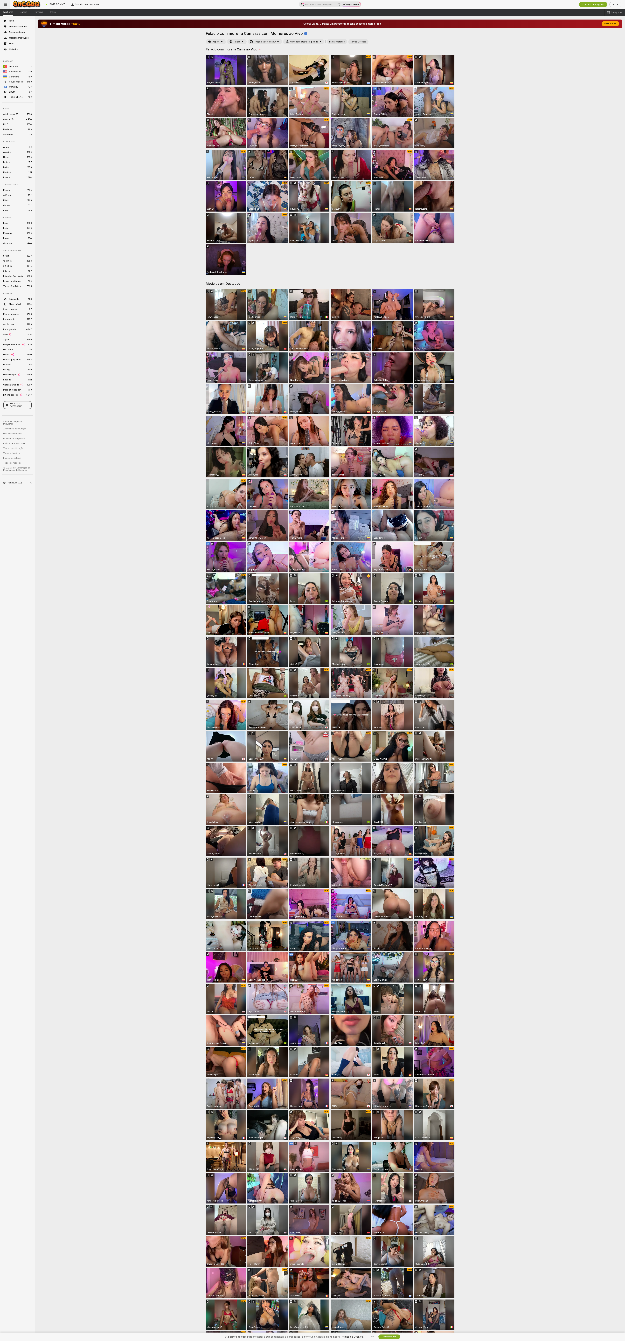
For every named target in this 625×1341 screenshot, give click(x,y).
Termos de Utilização (13, 448)
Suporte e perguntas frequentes (12, 422)
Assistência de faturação (15, 429)
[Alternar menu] (5, 4)
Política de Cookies (352, 1336)
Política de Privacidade (14, 443)
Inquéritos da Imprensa (14, 438)
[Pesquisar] (339, 4)
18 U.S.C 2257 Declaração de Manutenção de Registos (16, 469)
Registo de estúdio (12, 458)
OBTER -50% (610, 24)
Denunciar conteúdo (12, 434)
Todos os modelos (12, 463)
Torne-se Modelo (11, 453)
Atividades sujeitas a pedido (304, 42)
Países (237, 42)
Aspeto (216, 42)
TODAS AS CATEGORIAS (16, 405)
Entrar (616, 4)
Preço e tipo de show (265, 42)
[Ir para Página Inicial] (26, 4)
